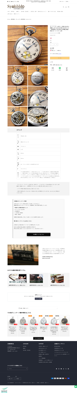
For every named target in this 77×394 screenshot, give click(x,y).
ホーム (8, 19)
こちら (59, 53)
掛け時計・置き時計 (26, 350)
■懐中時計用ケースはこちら (36, 285)
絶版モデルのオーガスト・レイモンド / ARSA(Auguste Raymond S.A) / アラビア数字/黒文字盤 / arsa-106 (12, 329)
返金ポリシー (34, 382)
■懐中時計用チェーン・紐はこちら (17, 285)
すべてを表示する (38, 338)
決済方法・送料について (43, 346)
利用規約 (38, 382)
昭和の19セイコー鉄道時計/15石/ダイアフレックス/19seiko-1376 (43, 328)
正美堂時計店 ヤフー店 (58, 348)
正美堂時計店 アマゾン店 (59, 350)
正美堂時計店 (12, 382)
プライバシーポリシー (18, 382)
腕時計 (24, 348)
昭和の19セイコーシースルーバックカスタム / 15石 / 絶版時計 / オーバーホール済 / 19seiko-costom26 (22, 329)
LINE (60, 70)
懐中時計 (13, 19)
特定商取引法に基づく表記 (27, 382)
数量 (51, 42)
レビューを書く (38, 298)
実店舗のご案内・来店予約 (44, 354)
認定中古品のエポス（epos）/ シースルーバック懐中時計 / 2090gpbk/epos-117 (64, 328)
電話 (67, 70)
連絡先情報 (42, 382)
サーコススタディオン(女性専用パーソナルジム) (61, 355)
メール (52, 70)
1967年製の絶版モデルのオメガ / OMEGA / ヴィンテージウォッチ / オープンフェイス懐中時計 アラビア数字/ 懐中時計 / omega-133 (54, 330)
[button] (13, 11)
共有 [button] (52, 61)
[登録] (26, 368)
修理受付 (40, 356)
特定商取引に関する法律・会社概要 (45, 362)
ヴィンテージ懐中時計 (20, 19)
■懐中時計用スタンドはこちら (58, 285)
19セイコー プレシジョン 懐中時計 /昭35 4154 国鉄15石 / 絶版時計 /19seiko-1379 (33, 329)
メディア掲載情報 (42, 358)
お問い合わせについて (43, 348)
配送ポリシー (47, 382)
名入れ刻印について (42, 350)
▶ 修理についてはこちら (38, 234)
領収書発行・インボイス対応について (46, 360)
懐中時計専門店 (57, 346)
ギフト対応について (42, 352)
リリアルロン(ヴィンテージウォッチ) (61, 352)
